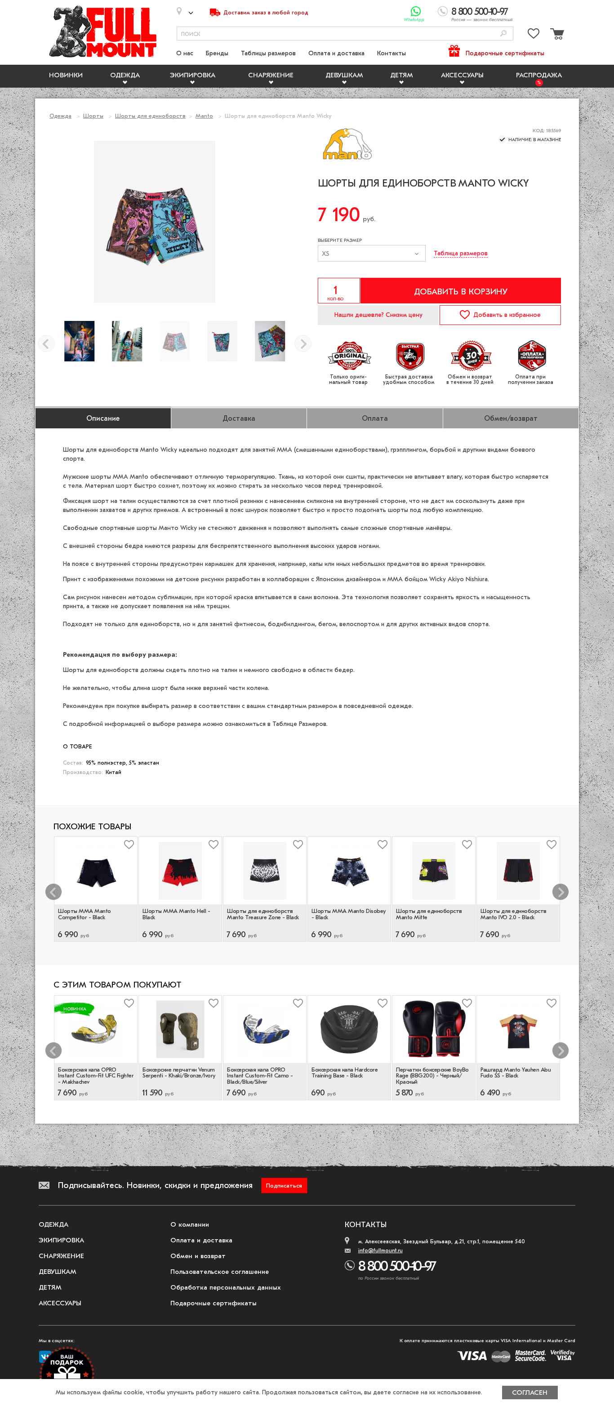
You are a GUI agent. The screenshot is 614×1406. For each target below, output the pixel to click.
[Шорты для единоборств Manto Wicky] (174, 341)
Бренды (217, 53)
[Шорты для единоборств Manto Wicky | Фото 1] (222, 341)
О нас (184, 53)
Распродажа (539, 75)
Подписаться (284, 1185)
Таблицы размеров (268, 53)
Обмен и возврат (198, 1256)
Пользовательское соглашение (219, 1272)
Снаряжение (271, 75)
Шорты (93, 115)
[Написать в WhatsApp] (416, 11)
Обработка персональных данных (225, 1287)
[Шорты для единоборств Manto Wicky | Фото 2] (270, 341)
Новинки (66, 75)
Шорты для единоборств (150, 115)
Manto (204, 115)
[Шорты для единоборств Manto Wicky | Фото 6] (79, 341)
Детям (401, 75)
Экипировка (192, 75)
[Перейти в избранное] (533, 35)
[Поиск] (503, 33)
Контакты (391, 53)
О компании (189, 1224)
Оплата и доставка (336, 53)
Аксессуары (462, 75)
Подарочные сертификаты (505, 53)
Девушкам (344, 75)
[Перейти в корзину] (556, 35)
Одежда (125, 75)
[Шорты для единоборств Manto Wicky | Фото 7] (127, 341)
